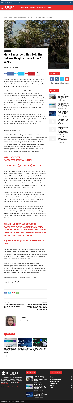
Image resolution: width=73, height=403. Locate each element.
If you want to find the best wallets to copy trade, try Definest (39, 350)
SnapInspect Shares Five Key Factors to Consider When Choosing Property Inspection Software (63, 130)
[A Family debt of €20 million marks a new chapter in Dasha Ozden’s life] (52, 121)
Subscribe (67, 77)
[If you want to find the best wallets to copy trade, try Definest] (40, 342)
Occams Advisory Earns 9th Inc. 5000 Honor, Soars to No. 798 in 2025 (25, 350)
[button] (70, 3)
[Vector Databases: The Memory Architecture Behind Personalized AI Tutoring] (52, 138)
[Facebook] (5, 294)
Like (52, 77)
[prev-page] (5, 356)
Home (5, 17)
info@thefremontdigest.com (15, 387)
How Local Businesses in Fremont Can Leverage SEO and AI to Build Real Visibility (10, 350)
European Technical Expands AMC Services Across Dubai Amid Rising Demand (63, 97)
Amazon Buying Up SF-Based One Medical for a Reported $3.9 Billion (14, 306)
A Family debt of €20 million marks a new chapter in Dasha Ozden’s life (63, 121)
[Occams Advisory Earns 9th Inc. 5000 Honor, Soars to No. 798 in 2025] (25, 342)
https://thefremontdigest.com (25, 320)
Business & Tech (12, 17)
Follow (57, 77)
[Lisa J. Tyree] (11, 321)
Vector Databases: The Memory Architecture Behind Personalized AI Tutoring (63, 138)
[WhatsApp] (17, 294)
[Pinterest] (13, 294)
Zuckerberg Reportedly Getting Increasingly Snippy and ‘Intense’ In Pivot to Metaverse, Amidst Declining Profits (37, 307)
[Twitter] (9, 294)
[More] (38, 73)
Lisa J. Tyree (8, 67)
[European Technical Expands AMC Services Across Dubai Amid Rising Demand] (52, 96)
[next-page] (7, 356)
